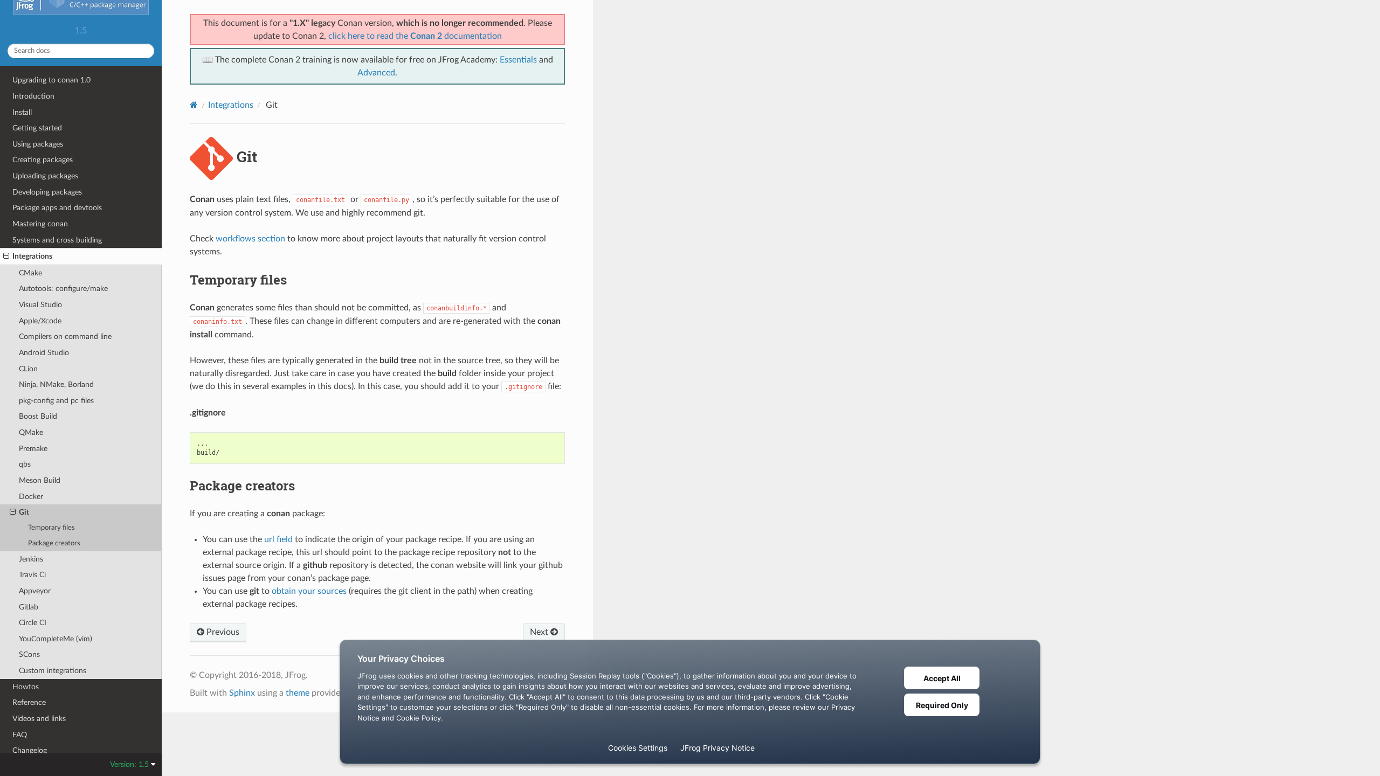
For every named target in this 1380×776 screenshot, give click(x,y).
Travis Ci (32, 575)
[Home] (194, 104)
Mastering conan (40, 224)
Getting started (37, 128)
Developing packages (47, 192)
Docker (31, 497)
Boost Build (38, 416)
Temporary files (51, 527)
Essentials (518, 60)
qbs (25, 464)
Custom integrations (52, 671)
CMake (30, 273)
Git (24, 512)
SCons (29, 654)
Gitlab (28, 607)
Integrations (32, 256)
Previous (221, 632)
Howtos (25, 687)
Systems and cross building (57, 240)
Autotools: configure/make (63, 289)
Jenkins (31, 559)
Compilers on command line (65, 336)
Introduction (33, 96)
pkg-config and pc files (56, 401)
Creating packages (42, 160)
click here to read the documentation (415, 36)
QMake (31, 432)
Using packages (37, 144)
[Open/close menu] (6, 256)
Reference (29, 702)
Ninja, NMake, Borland (56, 384)
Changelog (29, 750)
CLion (28, 369)
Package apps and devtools (57, 208)
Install (22, 112)
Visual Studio (40, 305)
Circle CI (32, 623)
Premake (33, 449)
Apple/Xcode (40, 321)
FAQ (19, 735)
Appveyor (35, 591)
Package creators (54, 543)
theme (297, 693)
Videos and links (39, 719)
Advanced (376, 72)
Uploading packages (45, 176)
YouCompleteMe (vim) (55, 639)
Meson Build (39, 480)
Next (540, 632)
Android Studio (44, 353)
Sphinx (242, 693)
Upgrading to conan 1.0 (51, 80)
